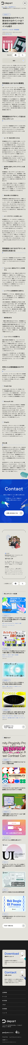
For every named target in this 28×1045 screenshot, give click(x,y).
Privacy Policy (5, 1037)
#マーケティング (11, 625)
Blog (6, 6)
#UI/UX (11, 29)
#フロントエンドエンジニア (7, 656)
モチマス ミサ (8, 34)
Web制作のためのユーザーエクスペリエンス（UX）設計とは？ (13, 917)
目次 (14, 60)
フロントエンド (6, 837)
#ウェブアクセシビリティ (10, 623)
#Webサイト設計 (18, 623)
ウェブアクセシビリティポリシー (15, 1037)
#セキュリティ (5, 625)
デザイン (5, 862)
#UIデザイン (5, 29)
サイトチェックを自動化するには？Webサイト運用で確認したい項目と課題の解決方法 (14, 651)
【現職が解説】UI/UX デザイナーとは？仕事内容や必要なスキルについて (13, 814)
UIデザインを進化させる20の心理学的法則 (13, 892)
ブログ (4, 1004)
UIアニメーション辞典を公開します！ (12, 840)
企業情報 (4, 992)
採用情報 (4, 1008)
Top (3, 6)
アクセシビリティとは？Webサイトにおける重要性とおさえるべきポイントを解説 (13, 788)
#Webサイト (4, 654)
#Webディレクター (17, 686)
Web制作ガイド (12, 6)
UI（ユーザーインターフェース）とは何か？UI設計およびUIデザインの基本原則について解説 (13, 866)
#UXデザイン (11, 715)
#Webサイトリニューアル (19, 715)
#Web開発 (16, 654)
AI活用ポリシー (5, 1039)
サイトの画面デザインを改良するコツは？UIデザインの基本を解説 (13, 762)
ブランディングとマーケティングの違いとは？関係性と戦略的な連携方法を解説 (13, 683)
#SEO (3, 623)
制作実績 (4, 1000)
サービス (4, 996)
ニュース (4, 1013)
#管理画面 (16, 29)
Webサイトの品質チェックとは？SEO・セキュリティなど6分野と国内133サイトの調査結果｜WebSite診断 (14, 619)
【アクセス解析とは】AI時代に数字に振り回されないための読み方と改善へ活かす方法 (13, 712)
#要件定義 (9, 717)
